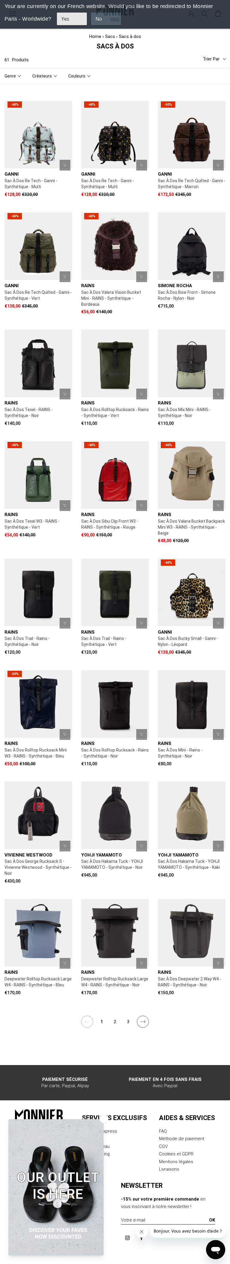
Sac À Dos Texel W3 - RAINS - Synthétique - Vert (32, 524)
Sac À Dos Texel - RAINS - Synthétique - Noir (28, 412)
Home (95, 36)
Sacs (110, 36)
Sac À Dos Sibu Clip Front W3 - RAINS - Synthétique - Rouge (109, 524)
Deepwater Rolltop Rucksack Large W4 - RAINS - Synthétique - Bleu (38, 981)
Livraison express (99, 1131)
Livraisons (169, 1169)
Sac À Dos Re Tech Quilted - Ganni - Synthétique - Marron (191, 183)
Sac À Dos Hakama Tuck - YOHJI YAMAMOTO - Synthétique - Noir (112, 864)
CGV (163, 1146)
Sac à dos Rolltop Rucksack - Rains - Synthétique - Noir (115, 753)
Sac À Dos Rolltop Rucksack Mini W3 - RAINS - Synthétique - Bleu (35, 753)
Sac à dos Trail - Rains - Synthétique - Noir (27, 641)
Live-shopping (96, 1154)
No (99, 19)
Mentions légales (176, 1161)
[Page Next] (143, 1025)
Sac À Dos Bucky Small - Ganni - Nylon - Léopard (188, 641)
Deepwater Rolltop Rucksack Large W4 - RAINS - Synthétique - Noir (114, 981)
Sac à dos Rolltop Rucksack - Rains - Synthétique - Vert (115, 412)
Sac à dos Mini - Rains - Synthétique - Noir (180, 753)
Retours (90, 1138)
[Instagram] (127, 1237)
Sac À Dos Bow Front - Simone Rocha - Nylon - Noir (187, 295)
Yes (65, 19)
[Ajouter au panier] (65, 165)
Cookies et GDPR (176, 1154)
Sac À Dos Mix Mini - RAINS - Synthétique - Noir (184, 412)
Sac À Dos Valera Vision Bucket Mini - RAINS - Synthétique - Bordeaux (111, 298)
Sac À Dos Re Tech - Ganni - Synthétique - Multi (30, 183)
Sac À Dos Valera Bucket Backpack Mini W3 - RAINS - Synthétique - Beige (191, 527)
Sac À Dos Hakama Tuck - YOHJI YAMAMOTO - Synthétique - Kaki (189, 864)
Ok (212, 1220)
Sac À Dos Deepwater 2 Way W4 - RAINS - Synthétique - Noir (189, 981)
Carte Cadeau (96, 1146)
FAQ (163, 1131)
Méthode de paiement (181, 1138)
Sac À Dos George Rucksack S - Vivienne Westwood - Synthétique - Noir (38, 867)
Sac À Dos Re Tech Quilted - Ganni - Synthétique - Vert (38, 295)
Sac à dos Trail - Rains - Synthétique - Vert (103, 641)
